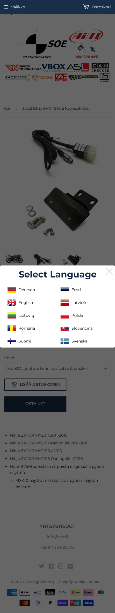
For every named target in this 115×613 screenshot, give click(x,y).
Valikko (18, 6)
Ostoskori (101, 6)
